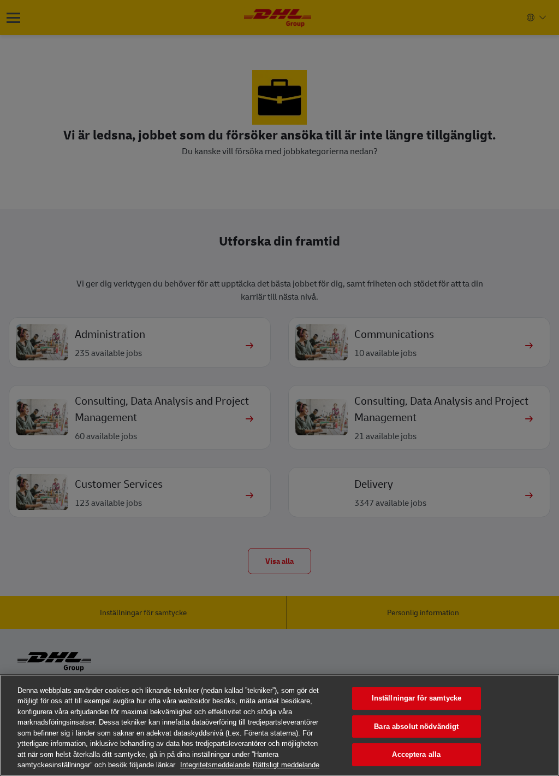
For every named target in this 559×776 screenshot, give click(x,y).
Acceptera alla (416, 754)
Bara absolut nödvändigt (416, 726)
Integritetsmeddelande (215, 765)
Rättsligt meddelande (286, 765)
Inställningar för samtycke (416, 698)
